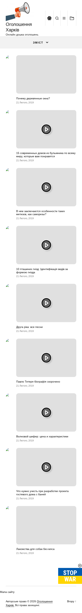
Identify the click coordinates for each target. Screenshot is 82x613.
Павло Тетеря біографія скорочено (38, 381)
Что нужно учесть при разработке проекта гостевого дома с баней (42, 493)
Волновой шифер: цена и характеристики (42, 436)
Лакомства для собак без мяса (35, 548)
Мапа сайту (7, 591)
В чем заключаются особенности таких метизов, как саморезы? (40, 213)
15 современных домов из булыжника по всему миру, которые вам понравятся (46, 154)
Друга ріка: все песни (29, 326)
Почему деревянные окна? (33, 98)
